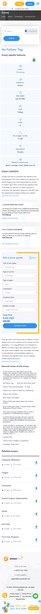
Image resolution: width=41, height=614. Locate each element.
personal (6, 524)
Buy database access (10, 244)
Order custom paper (10, 218)
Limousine (6, 486)
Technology (20, 72)
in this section (32, 31)
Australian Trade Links (11, 444)
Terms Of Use (26, 594)
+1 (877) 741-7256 (21, 9)
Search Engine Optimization (15, 498)
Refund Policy (20, 599)
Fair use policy (27, 596)
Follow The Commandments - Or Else (16, 387)
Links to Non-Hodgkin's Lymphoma (15, 441)
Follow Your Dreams (10, 394)
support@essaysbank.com (20, 579)
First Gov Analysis (10, 537)
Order (20, 4)
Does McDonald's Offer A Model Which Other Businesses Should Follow (19, 407)
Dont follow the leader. (11, 398)
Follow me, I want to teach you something (18, 390)
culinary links (7, 437)
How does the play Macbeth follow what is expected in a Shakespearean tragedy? (18, 412)
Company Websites (11, 460)
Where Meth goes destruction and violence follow (18, 402)
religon (5, 473)
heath (4, 511)
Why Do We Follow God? (26, 383)
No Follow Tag (8, 383)
